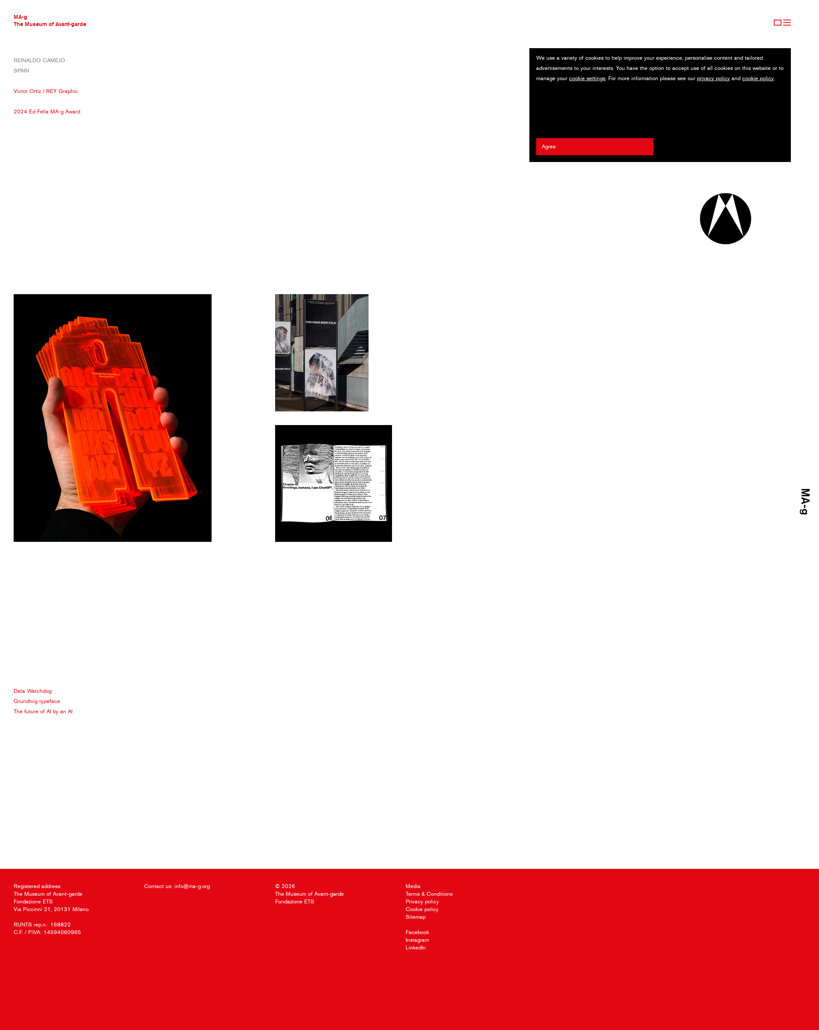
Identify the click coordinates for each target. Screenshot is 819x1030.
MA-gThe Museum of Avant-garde (50, 20)
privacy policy (713, 78)
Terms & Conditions (429, 894)
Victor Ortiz (27, 91)
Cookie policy (422, 909)
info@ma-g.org (192, 886)
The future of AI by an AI (43, 711)
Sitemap (416, 917)
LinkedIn (416, 947)
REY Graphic (62, 91)
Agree (549, 146)
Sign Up (777, 23)
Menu (787, 23)
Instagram (417, 940)
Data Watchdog (33, 691)
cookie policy (758, 78)
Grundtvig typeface (37, 701)
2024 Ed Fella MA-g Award (47, 111)
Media (413, 886)
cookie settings (587, 78)
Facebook (417, 932)
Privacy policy (422, 901)
